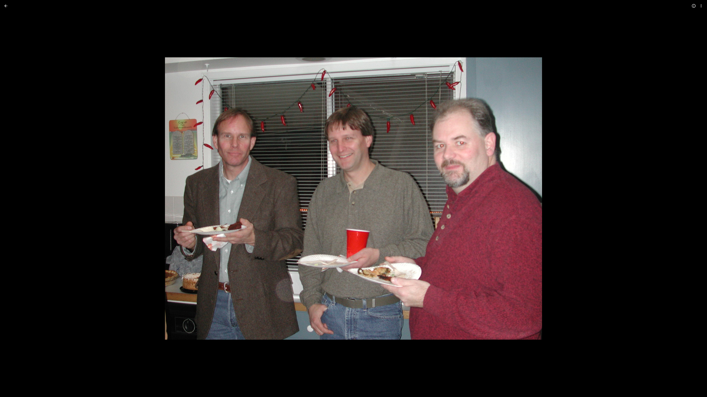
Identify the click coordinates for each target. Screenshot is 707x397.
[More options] (701, 6)
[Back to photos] (5, 5)
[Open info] (693, 6)
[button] (10, 198)
